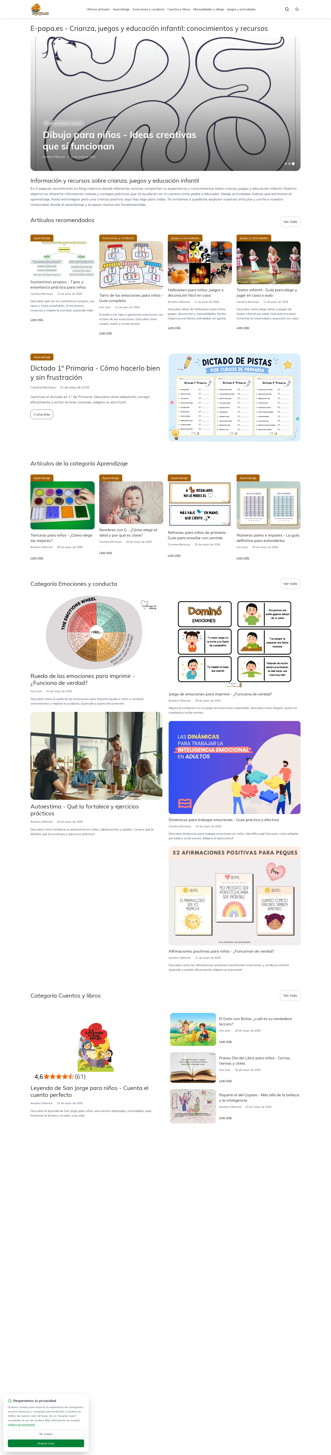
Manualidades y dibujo (208, 9)
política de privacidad (21, 1424)
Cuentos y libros (178, 9)
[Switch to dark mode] (297, 9)
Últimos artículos (98, 9)
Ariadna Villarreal (54, 156)
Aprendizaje (121, 9)
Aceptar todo (46, 1443)
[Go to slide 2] (289, 163)
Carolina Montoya (41, 293)
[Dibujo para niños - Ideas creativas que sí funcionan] (165, 104)
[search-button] (287, 9)
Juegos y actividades (241, 9)
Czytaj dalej (42, 414)
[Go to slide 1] (285, 163)
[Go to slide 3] (293, 163)
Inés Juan (105, 307)
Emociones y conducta (148, 9)
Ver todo (290, 221)
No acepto (46, 1434)
